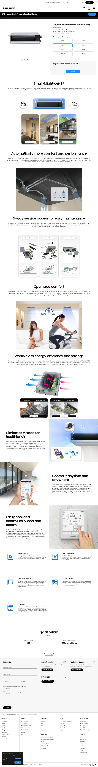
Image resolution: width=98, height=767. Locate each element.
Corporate (43, 730)
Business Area (83, 739)
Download (48, 635)
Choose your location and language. (52, 2)
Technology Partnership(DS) (47, 739)
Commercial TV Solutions (26, 730)
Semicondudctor (44, 743)
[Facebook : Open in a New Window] (90, 765)
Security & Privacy (84, 723)
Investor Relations (84, 746)
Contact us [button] (92, 14)
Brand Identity (83, 741)
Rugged (3, 725)
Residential (4, 736)
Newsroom (82, 748)
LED (42, 741)
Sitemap (40, 764)
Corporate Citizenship (84, 727)
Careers (81, 743)
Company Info (83, 737)
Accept (17, 762)
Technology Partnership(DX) (47, 737)
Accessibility (82, 725)
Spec (9, 17)
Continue (89, 2)
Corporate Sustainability (85, 730)
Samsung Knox (24, 721)
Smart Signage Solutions (26, 725)
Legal (31, 764)
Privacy (35, 764)
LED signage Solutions (26, 727)
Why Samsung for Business (66, 721)
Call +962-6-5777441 (47, 680)
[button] (84, 8)
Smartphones (4, 721)
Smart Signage (5, 727)
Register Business (64, 727)
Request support (76, 669)
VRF (2, 741)
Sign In (62, 725)
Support (62, 730)
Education (43, 721)
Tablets (3, 723)
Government (43, 727)
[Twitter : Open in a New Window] (93, 765)
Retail (42, 723)
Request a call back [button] (47, 669)
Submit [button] (7, 707)
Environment (83, 721)
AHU (22, 734)
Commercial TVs (5, 732)
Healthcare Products (45, 746)
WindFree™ (23, 732)
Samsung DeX (24, 723)
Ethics (81, 750)
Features (3, 17)
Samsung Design (83, 752)
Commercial (4, 738)
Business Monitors (6, 734)
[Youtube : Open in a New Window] (95, 765)
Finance (42, 725)
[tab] (22, 59)
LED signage (4, 730)
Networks (43, 748)
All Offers (62, 723)
